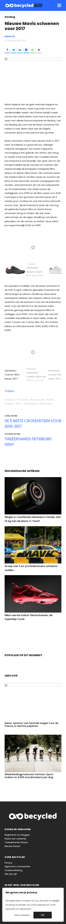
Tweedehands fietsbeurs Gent (28, 441)
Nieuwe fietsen (12, 846)
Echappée (38, 399)
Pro (20, 403)
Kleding (10, 17)
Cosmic (23, 399)
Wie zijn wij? (11, 874)
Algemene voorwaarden (17, 866)
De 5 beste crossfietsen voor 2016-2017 (33, 423)
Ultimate (47, 403)
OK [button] (42, 915)
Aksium (11, 399)
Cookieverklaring (13, 870)
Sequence (32, 403)
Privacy (8, 862)
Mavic (10, 390)
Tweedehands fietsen (16, 842)
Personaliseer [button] (22, 915)
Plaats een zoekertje (15, 838)
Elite (51, 399)
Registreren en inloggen (17, 834)
